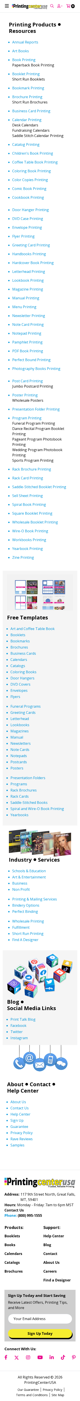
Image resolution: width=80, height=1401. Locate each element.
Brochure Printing (27, 117)
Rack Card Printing (27, 498)
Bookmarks (20, 661)
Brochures (19, 667)
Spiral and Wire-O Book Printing (37, 829)
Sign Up (17, 1140)
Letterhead (19, 739)
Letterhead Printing (28, 292)
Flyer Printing (23, 256)
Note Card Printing (28, 345)
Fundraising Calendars (31, 150)
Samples (17, 1165)
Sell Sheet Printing (27, 516)
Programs (18, 804)
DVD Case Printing (27, 239)
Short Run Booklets (28, 99)
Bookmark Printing (28, 108)
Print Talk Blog (23, 1040)
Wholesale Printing (28, 941)
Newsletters (20, 763)
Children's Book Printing (32, 173)
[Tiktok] (63, 1378)
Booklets (17, 655)
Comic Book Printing (29, 209)
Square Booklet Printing (32, 533)
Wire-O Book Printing (30, 551)
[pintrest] (74, 1378)
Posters (16, 788)
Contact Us (19, 1128)
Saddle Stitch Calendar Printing (38, 156)
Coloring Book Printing (31, 191)
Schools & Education (29, 891)
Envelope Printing (27, 248)
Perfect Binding (25, 932)
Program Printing (27, 438)
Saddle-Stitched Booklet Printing (39, 507)
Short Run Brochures (30, 122)
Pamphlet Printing (27, 362)
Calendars (18, 680)
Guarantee (19, 1147)
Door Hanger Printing (30, 230)
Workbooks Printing (29, 560)
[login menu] (52, 26)
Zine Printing (23, 578)
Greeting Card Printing (31, 265)
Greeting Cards (23, 733)
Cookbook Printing (28, 218)
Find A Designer (25, 960)
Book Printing (24, 80)
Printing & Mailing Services (34, 919)
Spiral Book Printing (29, 525)
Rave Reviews (21, 1159)
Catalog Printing (26, 165)
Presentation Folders (27, 798)
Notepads (18, 776)
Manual (16, 757)
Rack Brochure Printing (31, 489)
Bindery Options (25, 925)
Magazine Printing (27, 309)
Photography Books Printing (36, 389)
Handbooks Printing (29, 274)
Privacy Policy (21, 1153)
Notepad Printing (26, 353)
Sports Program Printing (33, 480)
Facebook (18, 1046)
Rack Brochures (23, 810)
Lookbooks (19, 745)
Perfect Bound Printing (31, 380)
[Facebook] (5, 1378)
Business (19, 903)
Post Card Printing (27, 401)
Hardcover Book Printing (33, 283)
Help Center (20, 1134)
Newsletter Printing (28, 336)
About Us (18, 1122)
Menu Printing (24, 327)
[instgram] (28, 1378)
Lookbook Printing (28, 300)
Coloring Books (23, 692)
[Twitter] (16, 1378)
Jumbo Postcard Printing (32, 406)
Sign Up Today (40, 1354)
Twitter (16, 1052)
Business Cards (23, 673)
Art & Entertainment (29, 897)
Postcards (18, 782)
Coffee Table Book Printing (35, 182)
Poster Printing (25, 415)
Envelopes (19, 711)
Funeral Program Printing (33, 443)
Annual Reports (25, 62)
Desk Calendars (25, 145)
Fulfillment (21, 947)
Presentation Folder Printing (36, 429)
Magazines (19, 751)
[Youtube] (40, 1378)
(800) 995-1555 (30, 1236)
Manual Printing (25, 318)
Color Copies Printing (30, 200)
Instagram (19, 1058)
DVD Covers (20, 704)
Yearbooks (19, 835)
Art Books (20, 71)
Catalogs (17, 686)
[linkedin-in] (52, 1378)
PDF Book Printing (27, 371)
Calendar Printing (27, 140)
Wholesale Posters (27, 420)
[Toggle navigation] (7, 27)
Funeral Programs (25, 726)
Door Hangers (22, 698)
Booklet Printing (26, 94)
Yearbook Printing (27, 569)
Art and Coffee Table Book (32, 649)
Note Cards (19, 770)
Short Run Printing (28, 954)
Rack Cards (19, 816)
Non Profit (21, 910)
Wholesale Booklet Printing (35, 542)
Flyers (15, 717)
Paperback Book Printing (33, 85)
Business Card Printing (31, 131)
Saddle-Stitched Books (29, 823)
